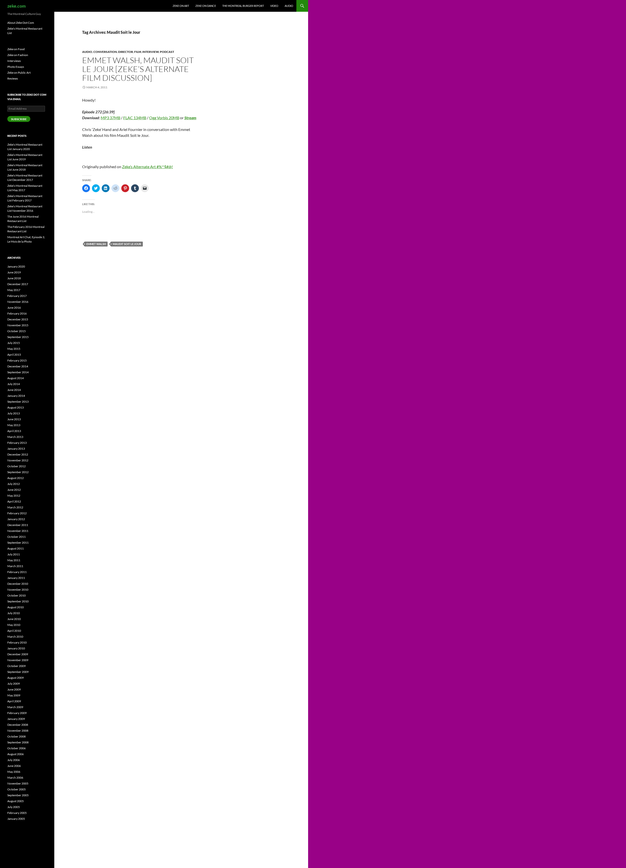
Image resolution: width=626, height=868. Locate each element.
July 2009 (13, 683)
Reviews (12, 78)
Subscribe (19, 119)
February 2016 (17, 313)
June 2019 (14, 272)
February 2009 (17, 713)
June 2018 (14, 278)
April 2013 (14, 431)
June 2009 (14, 689)
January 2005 (16, 819)
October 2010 (16, 595)
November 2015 (17, 325)
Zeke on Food (16, 49)
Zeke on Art (181, 5)
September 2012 (18, 472)
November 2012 (17, 460)
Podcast (167, 52)
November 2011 (17, 531)
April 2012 (14, 501)
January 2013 (16, 448)
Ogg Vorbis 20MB (164, 117)
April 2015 (14, 354)
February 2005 (17, 813)
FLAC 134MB (134, 117)
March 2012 (15, 507)
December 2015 (17, 319)
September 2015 (18, 337)
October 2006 (16, 748)
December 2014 (17, 366)
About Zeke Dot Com (20, 22)
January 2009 (16, 719)
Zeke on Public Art (19, 72)
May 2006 (13, 772)
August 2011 (15, 548)
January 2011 (16, 578)
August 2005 (15, 801)
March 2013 (15, 437)
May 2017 (13, 290)
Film (137, 52)
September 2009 (18, 672)
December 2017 (17, 284)
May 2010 (13, 625)
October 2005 (16, 789)
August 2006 (15, 754)
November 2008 (17, 730)
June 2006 (14, 766)
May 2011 (13, 560)
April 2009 (14, 701)
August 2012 (15, 478)
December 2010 (17, 584)
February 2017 (17, 296)
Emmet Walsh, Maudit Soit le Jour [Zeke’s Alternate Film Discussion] (138, 69)
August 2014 (15, 378)
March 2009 (15, 707)
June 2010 (14, 619)
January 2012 (16, 519)
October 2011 (16, 537)
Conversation (105, 52)
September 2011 (18, 542)
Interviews (14, 61)
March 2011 (15, 566)
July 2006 (13, 760)
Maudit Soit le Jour (127, 244)
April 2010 (14, 631)
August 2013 (15, 407)
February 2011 (17, 572)
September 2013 (18, 401)
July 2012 (13, 484)
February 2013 (17, 443)
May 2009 (13, 695)
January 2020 (16, 266)
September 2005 (18, 795)
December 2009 (17, 654)
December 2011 (17, 525)
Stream (190, 117)
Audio (289, 5)
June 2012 (14, 490)
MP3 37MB (110, 117)
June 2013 (14, 419)
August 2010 (15, 607)
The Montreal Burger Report (243, 5)
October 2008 (16, 736)
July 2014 (13, 384)
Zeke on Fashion (17, 55)
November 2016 (17, 302)
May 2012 (13, 495)
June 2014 (14, 390)
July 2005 (13, 807)
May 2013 (13, 425)
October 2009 (16, 666)
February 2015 (17, 360)
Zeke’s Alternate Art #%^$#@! (147, 166)
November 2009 (17, 660)
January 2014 (16, 396)
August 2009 (15, 678)
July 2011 (13, 554)
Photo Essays (15, 67)
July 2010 (13, 613)
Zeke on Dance (205, 5)
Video (274, 5)
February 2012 (17, 513)
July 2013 (13, 413)
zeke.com (16, 6)
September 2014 (18, 372)
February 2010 (17, 642)
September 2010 (18, 601)
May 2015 (13, 349)
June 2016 (14, 307)
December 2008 (17, 725)
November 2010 (17, 589)
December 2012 (17, 454)
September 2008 (18, 742)
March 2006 (15, 777)
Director (125, 52)
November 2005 (17, 783)
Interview (150, 52)
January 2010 (16, 648)
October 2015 (16, 331)
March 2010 (15, 636)
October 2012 (16, 466)
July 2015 (13, 343)
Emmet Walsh (96, 244)
